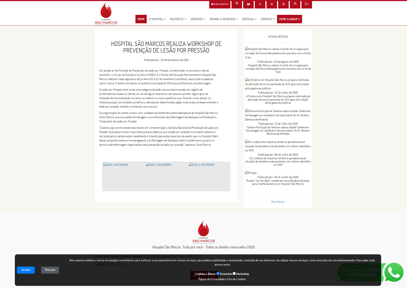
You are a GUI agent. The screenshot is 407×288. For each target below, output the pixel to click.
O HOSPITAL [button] (156, 19)
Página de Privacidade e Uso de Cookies (222, 279)
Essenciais (225, 274)
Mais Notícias (277, 201)
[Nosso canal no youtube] (248, 4)
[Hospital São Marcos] (260, 4)
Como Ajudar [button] (288, 19)
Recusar (50, 270)
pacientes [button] (177, 19)
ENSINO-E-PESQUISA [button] (223, 19)
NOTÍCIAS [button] (248, 19)
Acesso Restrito (220, 4)
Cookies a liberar (205, 274)
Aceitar (26, 270)
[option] (123, 176)
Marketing (242, 274)
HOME (142, 19)
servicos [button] (197, 19)
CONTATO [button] (267, 19)
